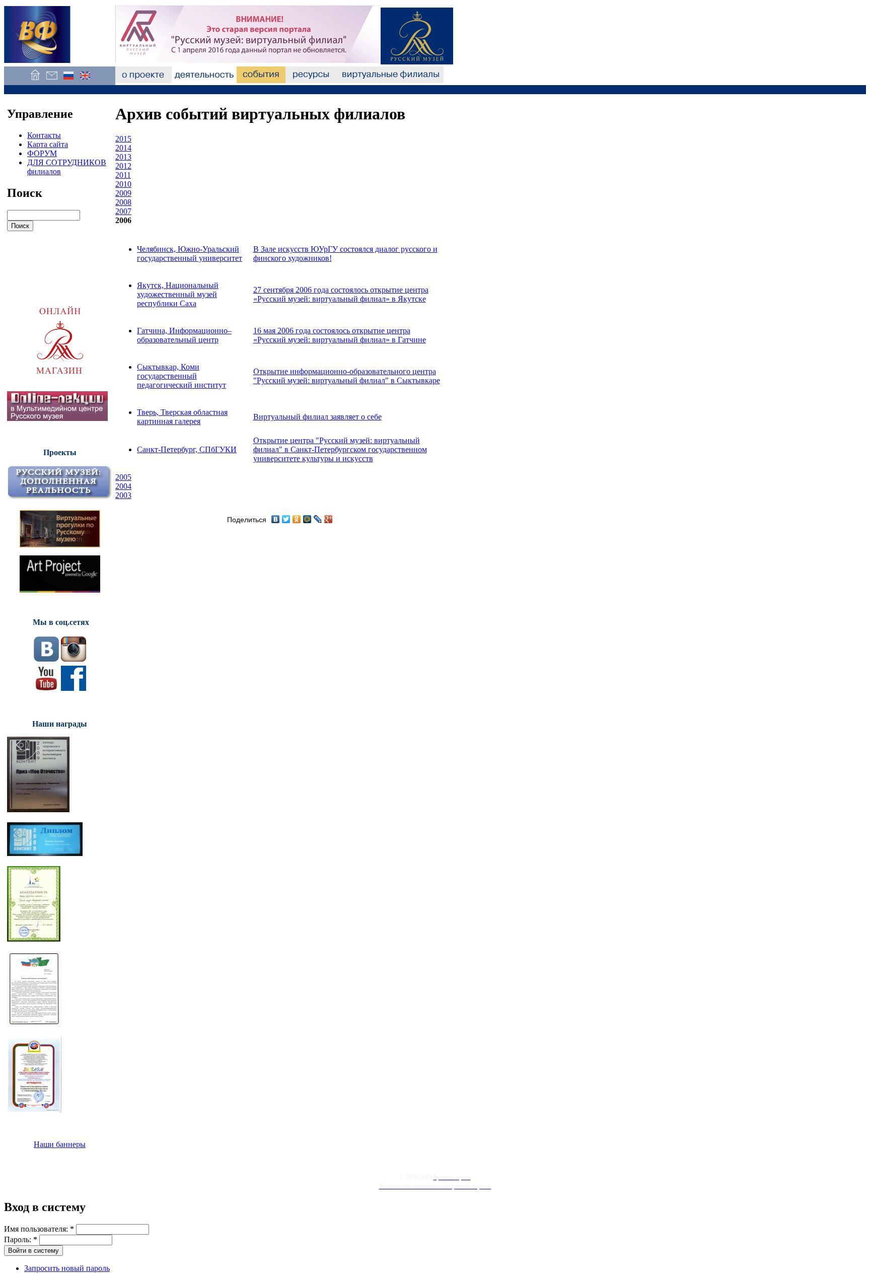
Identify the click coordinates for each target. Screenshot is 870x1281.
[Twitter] (286, 519)
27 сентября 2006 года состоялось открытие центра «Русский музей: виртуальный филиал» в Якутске (340, 294)
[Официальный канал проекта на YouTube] (46, 688)
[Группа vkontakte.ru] (46, 659)
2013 (123, 157)
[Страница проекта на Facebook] (73, 688)
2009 (123, 193)
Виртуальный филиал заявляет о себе (317, 416)
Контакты (44, 135)
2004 (123, 486)
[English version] (85, 80)
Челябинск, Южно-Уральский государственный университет (189, 253)
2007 (123, 211)
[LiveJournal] (318, 519)
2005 (123, 477)
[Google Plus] (328, 519)
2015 (123, 138)
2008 (123, 202)
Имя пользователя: (39, 1229)
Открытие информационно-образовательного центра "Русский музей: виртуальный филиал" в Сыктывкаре (346, 376)
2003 (123, 495)
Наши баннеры (60, 1144)
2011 (123, 175)
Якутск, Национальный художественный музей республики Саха (178, 294)
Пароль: (20, 1239)
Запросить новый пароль (67, 1268)
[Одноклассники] (297, 519)
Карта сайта (47, 144)
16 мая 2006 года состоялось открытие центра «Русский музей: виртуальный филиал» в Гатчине (339, 335)
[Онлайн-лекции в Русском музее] (57, 418)
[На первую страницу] (35, 80)
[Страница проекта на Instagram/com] (73, 659)
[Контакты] (51, 80)
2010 (123, 184)
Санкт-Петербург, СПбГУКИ (187, 449)
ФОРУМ (42, 153)
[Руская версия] (68, 80)
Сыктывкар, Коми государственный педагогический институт (181, 376)
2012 (123, 166)
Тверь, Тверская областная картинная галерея (182, 416)
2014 (123, 148)
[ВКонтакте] (275, 519)
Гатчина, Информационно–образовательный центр (184, 335)
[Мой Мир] (307, 519)
